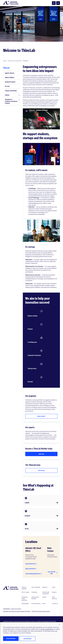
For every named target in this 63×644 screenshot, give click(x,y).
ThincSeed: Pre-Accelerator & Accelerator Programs (11, 101)
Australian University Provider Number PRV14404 (16, 611)
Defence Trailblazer (9, 77)
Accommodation (35, 603)
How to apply (25, 592)
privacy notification (46, 629)
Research (44, 587)
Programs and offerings (11, 91)
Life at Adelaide (35, 587)
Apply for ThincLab (9, 73)
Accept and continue (10, 638)
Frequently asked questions (25, 598)
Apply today (41, 454)
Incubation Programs (10, 82)
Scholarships (25, 603)
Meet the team (41, 470)
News (43, 603)
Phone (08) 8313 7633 (30, 564)
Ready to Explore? (41, 416)
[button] (59, 625)
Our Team (7, 86)
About (53, 587)
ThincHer (7, 95)
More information (27, 638)
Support (54, 592)
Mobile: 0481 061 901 (30, 569)
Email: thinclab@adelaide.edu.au (32, 573)
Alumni (44, 597)
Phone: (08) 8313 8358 (51, 572)
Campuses (34, 592)
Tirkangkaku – (12, 608)
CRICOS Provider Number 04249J (41, 611)
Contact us (55, 603)
